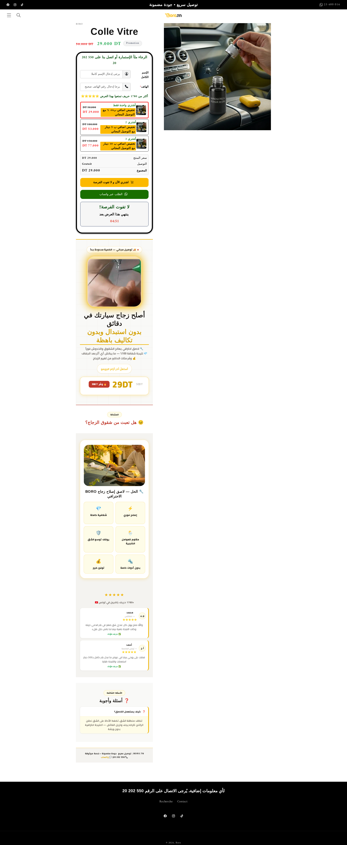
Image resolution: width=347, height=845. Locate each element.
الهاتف (144, 86)
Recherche (166, 801)
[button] (9, 15)
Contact (182, 801)
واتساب (105, 757)
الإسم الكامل (145, 75)
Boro (178, 843)
